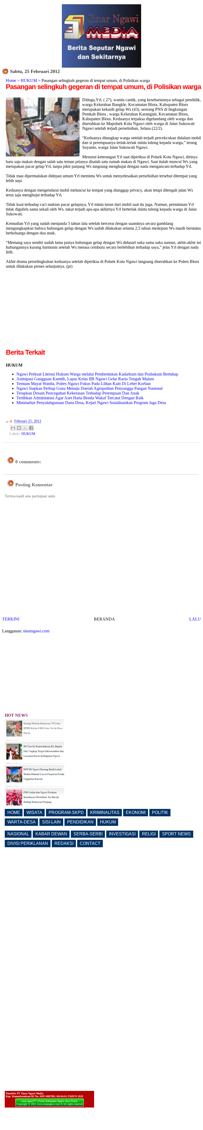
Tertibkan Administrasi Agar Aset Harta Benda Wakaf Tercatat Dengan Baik (80, 398)
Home (11, 80)
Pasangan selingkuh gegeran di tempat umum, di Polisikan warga (103, 86)
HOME (13, 812)
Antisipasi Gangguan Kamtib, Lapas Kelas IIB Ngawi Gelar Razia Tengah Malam (85, 379)
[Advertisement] (50, 311)
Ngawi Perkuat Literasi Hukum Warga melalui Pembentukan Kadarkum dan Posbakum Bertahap (97, 374)
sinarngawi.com (36, 631)
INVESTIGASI (122, 834)
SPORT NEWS (176, 834)
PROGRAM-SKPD (66, 812)
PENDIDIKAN (80, 822)
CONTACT (90, 843)
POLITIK (160, 812)
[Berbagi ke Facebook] (31, 427)
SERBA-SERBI (88, 834)
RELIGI (149, 834)
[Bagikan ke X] (25, 427)
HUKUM (29, 80)
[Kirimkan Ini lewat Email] (13, 427)
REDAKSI (63, 843)
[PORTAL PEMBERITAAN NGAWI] (101, 66)
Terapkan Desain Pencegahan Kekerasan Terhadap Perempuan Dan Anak (77, 393)
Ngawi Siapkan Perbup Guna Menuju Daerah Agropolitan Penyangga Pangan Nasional (89, 388)
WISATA (34, 812)
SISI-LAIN (51, 822)
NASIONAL (18, 834)
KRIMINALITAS (104, 812)
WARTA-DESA (21, 822)
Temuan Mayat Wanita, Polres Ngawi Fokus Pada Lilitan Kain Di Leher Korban (83, 383)
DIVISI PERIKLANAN (27, 843)
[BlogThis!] (19, 427)
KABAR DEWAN (51, 834)
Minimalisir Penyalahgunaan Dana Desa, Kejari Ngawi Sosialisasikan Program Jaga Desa (91, 402)
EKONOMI (136, 812)
